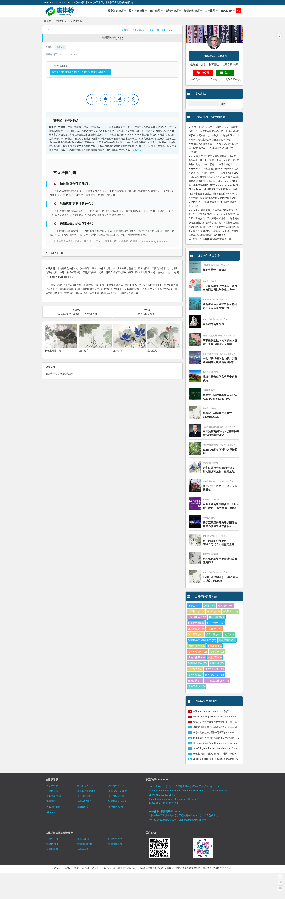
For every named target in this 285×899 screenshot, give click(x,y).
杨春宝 (125, 30)
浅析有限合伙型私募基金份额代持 (220, 378)
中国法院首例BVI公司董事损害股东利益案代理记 (221, 433)
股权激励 (217, 651)
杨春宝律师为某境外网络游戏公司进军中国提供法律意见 (222, 727)
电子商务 (196, 623)
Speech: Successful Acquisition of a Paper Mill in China (221, 758)
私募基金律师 (197, 651)
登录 (71, 373)
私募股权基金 (197, 663)
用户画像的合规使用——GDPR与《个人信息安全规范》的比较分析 (218, 542)
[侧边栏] (176, 30)
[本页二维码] (280, 888)
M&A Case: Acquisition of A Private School (214, 716)
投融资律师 (227, 640)
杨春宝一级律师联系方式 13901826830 (217, 415)
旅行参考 (118, 350)
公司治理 (213, 634)
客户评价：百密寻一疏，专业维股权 (220, 488)
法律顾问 (195, 634)
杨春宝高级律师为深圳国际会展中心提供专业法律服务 (220, 524)
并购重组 (230, 611)
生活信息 (152, 350)
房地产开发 (196, 646)
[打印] (170, 30)
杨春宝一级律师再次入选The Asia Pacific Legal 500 (220, 397)
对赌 (229, 634)
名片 (227, 72)
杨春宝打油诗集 (53, 350)
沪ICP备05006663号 (186, 868)
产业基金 (195, 669)
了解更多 (137, 150)
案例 (209, 605)
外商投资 (217, 663)
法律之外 (59, 21)
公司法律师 (197, 617)
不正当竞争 (215, 623)
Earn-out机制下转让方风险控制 (220, 451)
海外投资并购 (214, 674)
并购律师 (214, 628)
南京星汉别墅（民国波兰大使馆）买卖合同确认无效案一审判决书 (220, 342)
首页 (49, 21)
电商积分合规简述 (213, 324)
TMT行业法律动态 (217, 680)
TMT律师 (217, 617)
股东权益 (196, 628)
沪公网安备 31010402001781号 (214, 868)
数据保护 (195, 680)
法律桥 (213, 611)
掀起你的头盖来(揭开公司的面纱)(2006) (213, 732)
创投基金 (195, 674)
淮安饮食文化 (112, 38)
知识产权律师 (214, 669)
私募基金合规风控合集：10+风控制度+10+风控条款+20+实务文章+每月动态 (221, 506)
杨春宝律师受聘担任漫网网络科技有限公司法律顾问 (219, 753)
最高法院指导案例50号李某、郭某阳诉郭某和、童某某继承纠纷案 (220, 469)
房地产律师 (196, 657)
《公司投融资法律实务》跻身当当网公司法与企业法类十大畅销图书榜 (220, 288)
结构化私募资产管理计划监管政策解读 (220, 560)
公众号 (205, 72)
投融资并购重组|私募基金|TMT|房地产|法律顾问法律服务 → (80, 72)
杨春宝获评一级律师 (215, 269)
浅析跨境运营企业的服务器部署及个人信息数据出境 (220, 306)
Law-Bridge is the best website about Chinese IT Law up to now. (226, 748)
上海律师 (214, 646)
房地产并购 (196, 686)
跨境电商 (214, 657)
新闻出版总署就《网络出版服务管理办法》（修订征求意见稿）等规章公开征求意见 (235, 737)
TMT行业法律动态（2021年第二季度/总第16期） (220, 579)
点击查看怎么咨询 (209, 815)
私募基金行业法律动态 (202, 640)
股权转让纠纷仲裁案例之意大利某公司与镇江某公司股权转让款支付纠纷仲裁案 (233, 722)
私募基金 (196, 611)
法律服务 (225, 605)
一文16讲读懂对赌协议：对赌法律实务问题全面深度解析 (220, 360)
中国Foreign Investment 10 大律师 (211, 711)
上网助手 (83, 350)
